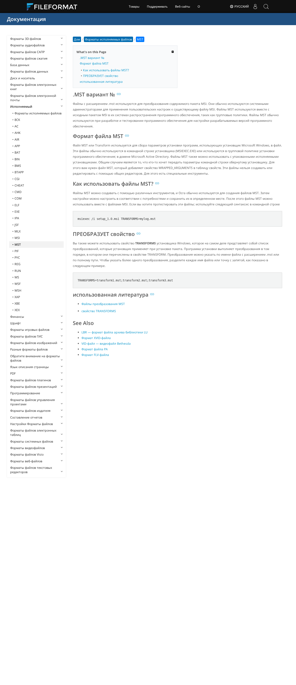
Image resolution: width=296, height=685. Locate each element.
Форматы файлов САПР (27, 52)
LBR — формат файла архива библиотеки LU (114, 332)
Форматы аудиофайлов (27, 45)
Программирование (25, 393)
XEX (17, 310)
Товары (134, 6)
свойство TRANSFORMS (98, 311)
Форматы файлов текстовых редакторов (31, 470)
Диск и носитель (22, 78)
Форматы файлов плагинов (30, 380)
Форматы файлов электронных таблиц (33, 432)
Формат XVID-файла (96, 338)
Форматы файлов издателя (30, 411)
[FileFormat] (53, 6)
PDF (13, 373)
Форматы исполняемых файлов (38, 113)
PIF (17, 251)
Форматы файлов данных (29, 71)
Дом (77, 39)
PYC (17, 257)
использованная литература (101, 82)
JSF (17, 225)
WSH (18, 290)
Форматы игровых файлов (29, 330)
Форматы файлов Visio (27, 454)
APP (17, 146)
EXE (17, 211)
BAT (17, 152)
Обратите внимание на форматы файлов (35, 358)
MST (18, 244)
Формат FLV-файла (95, 355)
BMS (18, 166)
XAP (17, 297)
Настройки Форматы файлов (31, 424)
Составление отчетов (26, 417)
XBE (17, 303)
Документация (26, 19)
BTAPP (19, 172)
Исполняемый (21, 106)
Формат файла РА (94, 349)
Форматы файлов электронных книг (33, 87)
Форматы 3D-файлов (25, 39)
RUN (18, 271)
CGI (17, 179)
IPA (17, 218)
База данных (19, 65)
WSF (18, 284)
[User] (255, 6)
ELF (17, 205)
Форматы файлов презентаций (33, 387)
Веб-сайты (182, 6)
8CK (17, 120)
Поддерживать (157, 6)
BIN (17, 159)
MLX (18, 231)
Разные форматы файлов (29, 349)
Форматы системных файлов (31, 441)
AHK (18, 133)
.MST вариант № (92, 58)
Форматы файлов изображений (33, 343)
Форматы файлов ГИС (26, 336)
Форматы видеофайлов (27, 448)
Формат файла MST (94, 63)
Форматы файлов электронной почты (33, 98)
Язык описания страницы (29, 367)
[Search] (266, 6)
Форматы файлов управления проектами (32, 402)
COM (18, 198)
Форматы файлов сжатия (28, 58)
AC (16, 126)
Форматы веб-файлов (26, 461)
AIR (17, 139)
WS (17, 277)
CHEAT (19, 185)
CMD (18, 192)
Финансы (17, 317)
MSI (17, 238)
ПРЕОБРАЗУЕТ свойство (100, 76)
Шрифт (15, 323)
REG (17, 264)
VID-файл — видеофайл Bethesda (106, 343)
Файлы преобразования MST (103, 304)
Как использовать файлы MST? (106, 70)
